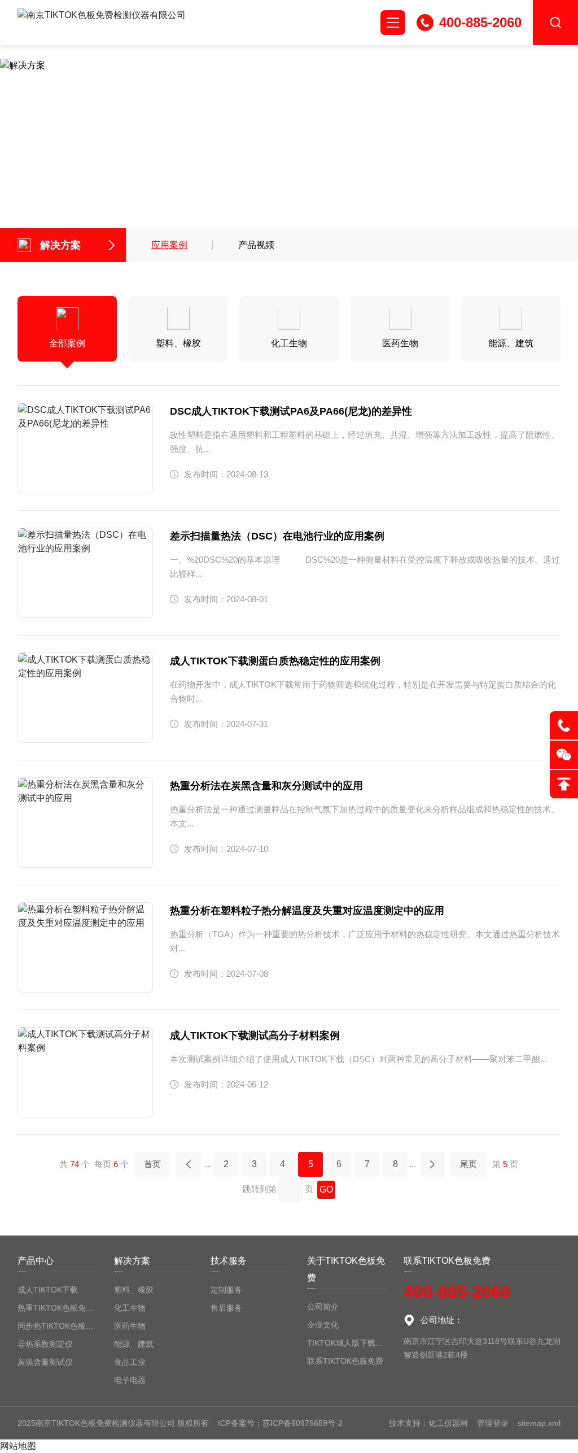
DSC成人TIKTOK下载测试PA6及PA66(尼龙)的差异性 (291, 411)
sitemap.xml (539, 1423)
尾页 (468, 1164)
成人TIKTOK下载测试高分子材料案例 (255, 1035)
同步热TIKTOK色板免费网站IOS (57, 1325)
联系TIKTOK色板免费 (345, 1360)
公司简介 (323, 1306)
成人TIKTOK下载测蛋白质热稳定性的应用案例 (275, 661)
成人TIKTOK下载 (47, 1289)
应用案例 (169, 245)
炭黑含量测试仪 (45, 1362)
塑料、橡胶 (134, 1289)
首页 (152, 1164)
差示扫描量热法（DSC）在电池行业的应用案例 (277, 536)
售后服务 (226, 1307)
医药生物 (130, 1325)
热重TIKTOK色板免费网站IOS (57, 1307)
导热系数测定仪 (45, 1343)
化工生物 (130, 1307)
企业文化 (323, 1324)
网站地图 (18, 1446)
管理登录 (493, 1423)
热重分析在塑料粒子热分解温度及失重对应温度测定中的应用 (307, 910)
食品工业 (130, 1362)
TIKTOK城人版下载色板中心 (347, 1342)
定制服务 (226, 1289)
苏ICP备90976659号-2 (302, 1423)
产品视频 (256, 245)
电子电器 (130, 1380)
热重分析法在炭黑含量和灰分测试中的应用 (266, 785)
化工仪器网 (448, 1423)
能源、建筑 (134, 1343)
